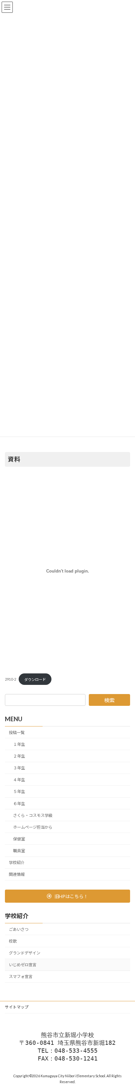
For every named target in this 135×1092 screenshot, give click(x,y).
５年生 (19, 791)
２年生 (19, 756)
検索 (109, 700)
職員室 (19, 850)
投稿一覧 (17, 732)
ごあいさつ (19, 929)
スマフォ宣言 (20, 976)
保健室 (19, 839)
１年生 (19, 744)
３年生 (19, 767)
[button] (67, 896)
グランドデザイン (24, 953)
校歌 (13, 941)
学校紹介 (17, 862)
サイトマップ (17, 1007)
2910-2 (10, 679)
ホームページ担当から (32, 827)
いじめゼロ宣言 (22, 965)
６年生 (19, 803)
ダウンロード (35, 679)
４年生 (19, 780)
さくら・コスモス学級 (32, 815)
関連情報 (17, 874)
